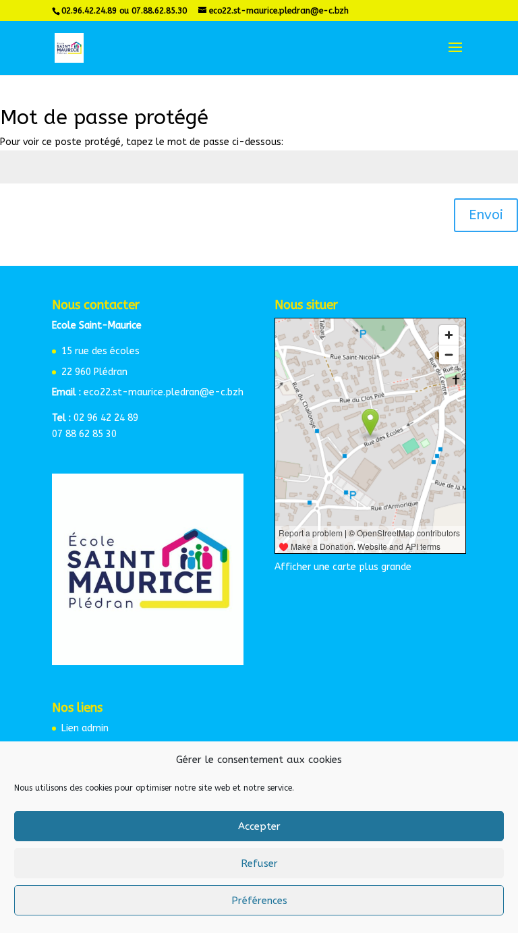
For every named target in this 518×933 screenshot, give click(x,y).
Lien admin (85, 728)
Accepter (259, 826)
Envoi (486, 215)
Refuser (259, 863)
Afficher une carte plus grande (343, 567)
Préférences (259, 901)
